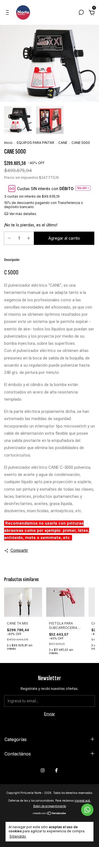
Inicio (8, 143)
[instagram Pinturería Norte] (42, 770)
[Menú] (8, 13)
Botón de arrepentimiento (49, 806)
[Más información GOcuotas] (83, 188)
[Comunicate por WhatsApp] (87, 810)
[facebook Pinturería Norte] (56, 770)
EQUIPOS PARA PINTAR (35, 143)
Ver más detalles (22, 214)
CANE (62, 143)
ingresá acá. (83, 800)
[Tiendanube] (49, 813)
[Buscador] (81, 13)
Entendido (18, 836)
